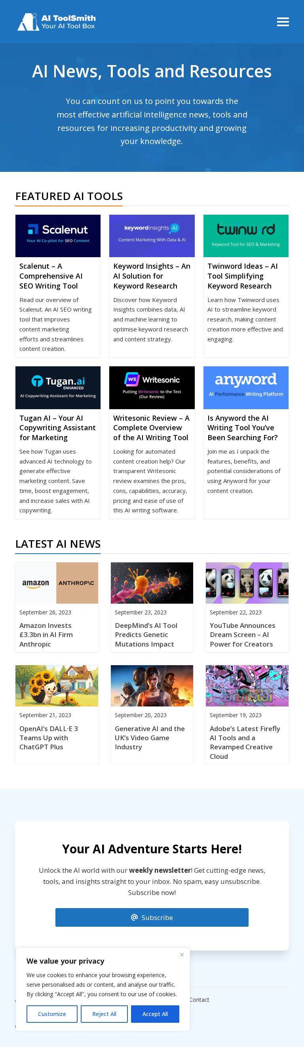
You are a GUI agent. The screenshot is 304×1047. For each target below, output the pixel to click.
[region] (103, 989)
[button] (283, 21)
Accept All (155, 1014)
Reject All (104, 1014)
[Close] (181, 954)
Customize (52, 1014)
